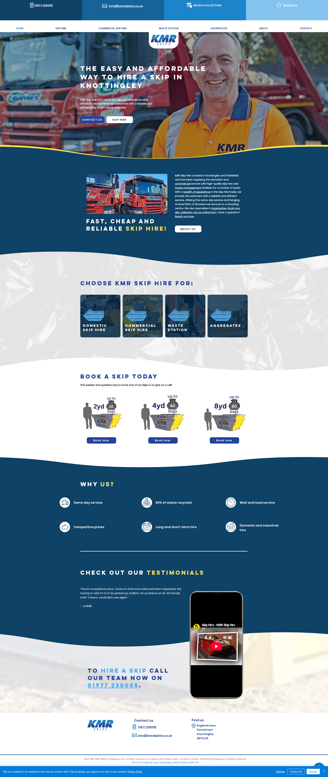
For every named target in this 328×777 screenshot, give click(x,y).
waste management (188, 188)
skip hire (122, 99)
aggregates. (219, 208)
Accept (313, 771)
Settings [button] (280, 771)
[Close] (324, 771)
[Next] (306, 604)
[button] (101, 440)
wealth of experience (196, 192)
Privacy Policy (135, 771)
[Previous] (22, 604)
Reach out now (184, 216)
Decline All (296, 771)
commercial (182, 183)
